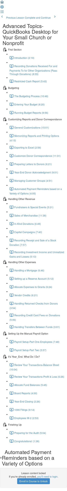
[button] (2, 3)
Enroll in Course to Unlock (33, 481)
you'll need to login (47, 476)
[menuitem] (2, 8)
